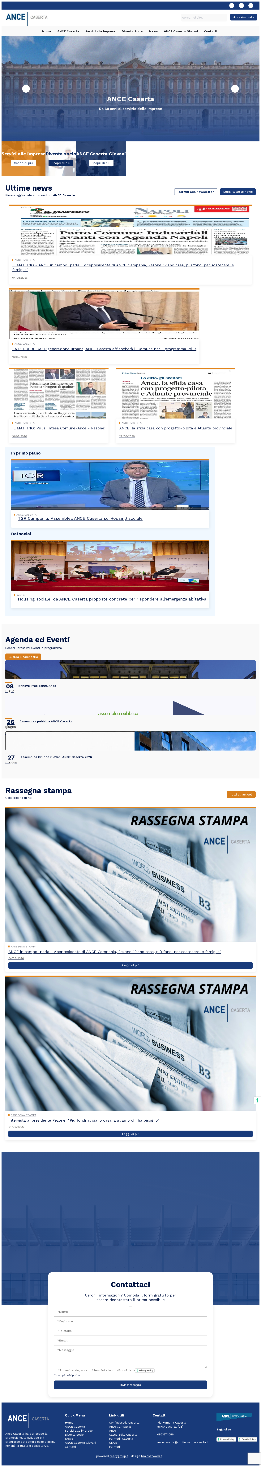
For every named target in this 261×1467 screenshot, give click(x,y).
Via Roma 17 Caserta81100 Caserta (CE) (171, 1424)
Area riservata (243, 17)
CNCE (113, 1442)
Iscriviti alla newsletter (196, 192)
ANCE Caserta (68, 31)
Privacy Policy (146, 1370)
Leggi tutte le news (238, 191)
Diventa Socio (132, 31)
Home (46, 31)
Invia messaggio (130, 1384)
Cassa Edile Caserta (123, 1434)
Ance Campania (120, 1426)
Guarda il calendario (23, 657)
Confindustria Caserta (124, 1422)
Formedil (115, 1446)
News (153, 31)
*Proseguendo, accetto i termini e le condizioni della (105, 1370)
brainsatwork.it (151, 1456)
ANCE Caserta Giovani (181, 31)
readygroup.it (119, 1456)
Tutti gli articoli (241, 794)
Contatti (210, 31)
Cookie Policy (249, 1439)
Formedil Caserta (121, 1438)
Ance (112, 1430)
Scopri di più (23, 163)
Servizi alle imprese (100, 31)
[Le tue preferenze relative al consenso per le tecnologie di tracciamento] (257, 1100)
